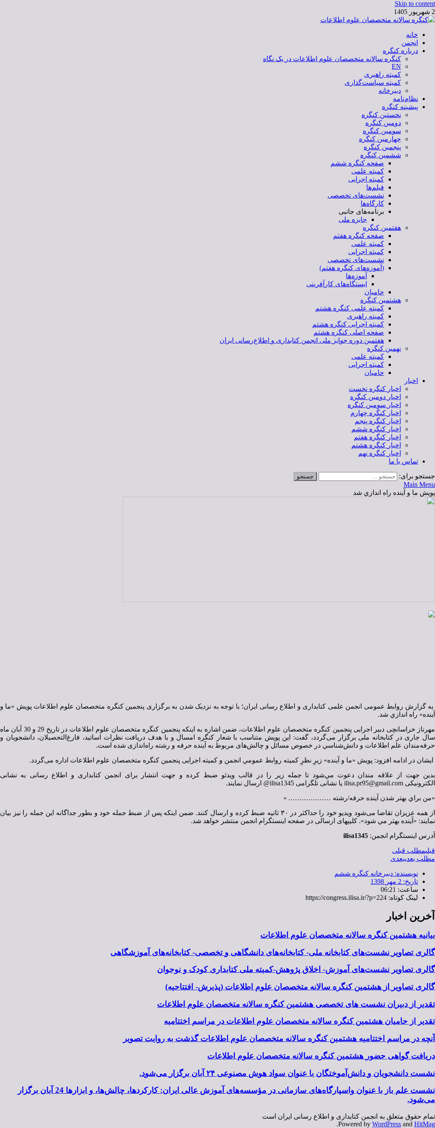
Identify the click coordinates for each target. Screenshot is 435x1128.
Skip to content (415, 3)
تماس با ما (403, 461)
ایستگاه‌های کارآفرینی (336, 284)
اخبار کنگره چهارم (375, 412)
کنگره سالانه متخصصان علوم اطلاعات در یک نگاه (332, 58)
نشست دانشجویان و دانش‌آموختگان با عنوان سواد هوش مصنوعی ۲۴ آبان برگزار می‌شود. (287, 1073)
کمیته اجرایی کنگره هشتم (348, 324)
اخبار (411, 380)
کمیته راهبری (382, 74)
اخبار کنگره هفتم (377, 437)
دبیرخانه (390, 90)
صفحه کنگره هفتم (358, 235)
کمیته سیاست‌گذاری (373, 82)
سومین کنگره (382, 130)
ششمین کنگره (380, 155)
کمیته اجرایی (366, 179)
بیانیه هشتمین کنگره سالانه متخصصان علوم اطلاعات (347, 934)
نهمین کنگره (384, 348)
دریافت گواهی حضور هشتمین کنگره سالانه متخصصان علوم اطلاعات (321, 1055)
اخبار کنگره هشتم (376, 445)
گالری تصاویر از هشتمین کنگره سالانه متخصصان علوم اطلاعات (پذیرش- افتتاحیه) (300, 986)
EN (396, 66)
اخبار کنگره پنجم (378, 420)
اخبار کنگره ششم (376, 429)
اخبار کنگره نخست (375, 388)
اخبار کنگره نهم (379, 453)
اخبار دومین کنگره (375, 396)
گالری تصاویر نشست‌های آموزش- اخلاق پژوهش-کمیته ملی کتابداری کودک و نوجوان (296, 969)
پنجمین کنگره (382, 147)
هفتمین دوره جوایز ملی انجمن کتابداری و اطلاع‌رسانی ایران (302, 340)
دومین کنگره (383, 122)
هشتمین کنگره (380, 300)
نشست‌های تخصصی (356, 195)
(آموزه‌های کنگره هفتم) (351, 267)
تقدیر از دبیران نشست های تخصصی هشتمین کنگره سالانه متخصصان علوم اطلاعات (296, 1004)
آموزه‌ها (356, 275)
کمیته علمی (367, 171)
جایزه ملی (353, 219)
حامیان (374, 292)
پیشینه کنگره (400, 106)
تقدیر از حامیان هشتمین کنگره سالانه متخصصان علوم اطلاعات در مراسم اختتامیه (299, 1020)
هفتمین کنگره (382, 227)
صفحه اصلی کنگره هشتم (349, 332)
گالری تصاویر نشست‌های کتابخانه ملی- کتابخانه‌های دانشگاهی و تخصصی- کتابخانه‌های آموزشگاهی (272, 952)
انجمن (409, 42)
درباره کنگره (400, 50)
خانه (412, 34)
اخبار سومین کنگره (374, 404)
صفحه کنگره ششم (357, 163)
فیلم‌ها (375, 187)
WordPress (386, 1124)
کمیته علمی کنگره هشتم (349, 308)
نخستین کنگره (381, 114)
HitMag (424, 1124)
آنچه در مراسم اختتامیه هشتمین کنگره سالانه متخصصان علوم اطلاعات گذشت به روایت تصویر (279, 1038)
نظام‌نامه (405, 98)
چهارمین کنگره (380, 138)
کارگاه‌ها (372, 203)
